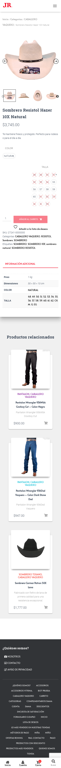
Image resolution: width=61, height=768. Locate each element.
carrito (43, 696)
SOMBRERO (20, 240)
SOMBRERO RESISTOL (23, 247)
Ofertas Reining (14, 738)
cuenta (15, 706)
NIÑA (37, 732)
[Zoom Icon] (30, 60)
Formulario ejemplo (24, 717)
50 (37, 296)
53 (48, 296)
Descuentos (43, 706)
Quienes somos (47, 748)
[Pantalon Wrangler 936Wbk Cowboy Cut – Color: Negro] (30, 369)
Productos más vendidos (19, 748)
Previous (3, 96)
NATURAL (33, 290)
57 (33, 300)
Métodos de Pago (19, 732)
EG (35, 304)
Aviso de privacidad (19, 669)
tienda (30, 753)
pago (52, 738)
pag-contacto (36, 738)
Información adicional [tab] (20, 263)
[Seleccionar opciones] (45, 423)
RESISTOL (46, 236)
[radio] (9, 156)
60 (44, 300)
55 (56, 296)
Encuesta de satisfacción (30, 711)
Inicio (5, 19)
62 (52, 300)
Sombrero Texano (30, 574)
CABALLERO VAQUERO (27, 236)
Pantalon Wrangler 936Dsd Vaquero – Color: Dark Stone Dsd (30, 495)
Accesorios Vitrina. (21, 690)
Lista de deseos (30, 722)
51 (41, 296)
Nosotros (13, 656)
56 (29, 300)
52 (44, 296)
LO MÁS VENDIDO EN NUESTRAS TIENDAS (30, 727)
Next (57, 96)
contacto (13, 663)
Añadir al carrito (28, 219)
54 (52, 296)
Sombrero (8, 240)
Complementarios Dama (39, 701)
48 (29, 296)
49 (33, 296)
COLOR (9, 148)
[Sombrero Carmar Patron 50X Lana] (30, 549)
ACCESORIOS (42, 685)
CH (56, 300)
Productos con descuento (30, 743)
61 (48, 300)
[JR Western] (9, 6)
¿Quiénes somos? (21, 685)
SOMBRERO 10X (36, 244)
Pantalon (23, 394)
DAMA (28, 706)
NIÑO (48, 732)
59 (40, 300)
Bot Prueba (44, 690)
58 (36, 300)
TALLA (45, 167)
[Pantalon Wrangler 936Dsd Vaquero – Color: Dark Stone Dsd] (30, 457)
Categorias (16, 19)
